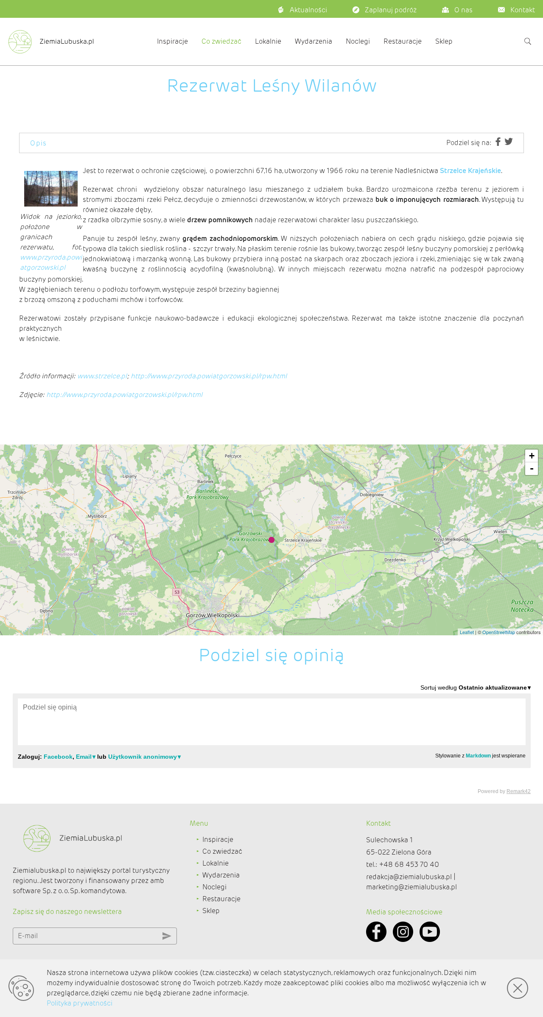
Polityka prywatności (79, 1003)
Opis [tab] (38, 143)
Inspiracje (172, 41)
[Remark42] (272, 738)
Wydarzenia (313, 41)
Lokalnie (268, 41)
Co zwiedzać (221, 41)
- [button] (532, 468)
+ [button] (532, 455)
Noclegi (358, 41)
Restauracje (402, 41)
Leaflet (467, 632)
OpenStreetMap (498, 632)
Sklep (444, 41)
